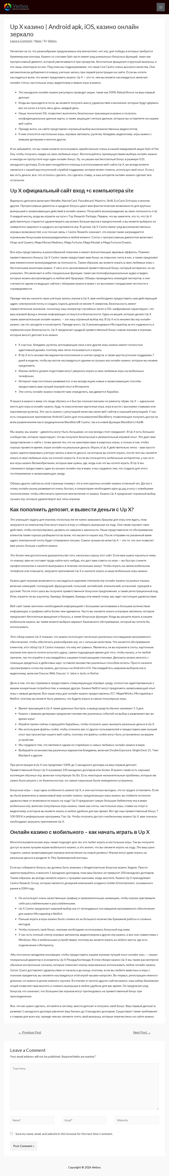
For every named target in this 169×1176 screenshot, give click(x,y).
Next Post (142, 1032)
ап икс (122, 488)
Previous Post (29, 1032)
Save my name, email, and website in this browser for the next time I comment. (64, 1133)
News (38, 41)
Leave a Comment (21, 41)
